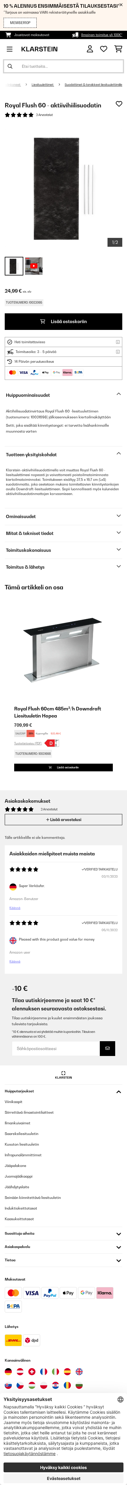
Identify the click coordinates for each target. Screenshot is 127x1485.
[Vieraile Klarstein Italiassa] (55, 1371)
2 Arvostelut (44, 115)
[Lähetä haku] (10, 66)
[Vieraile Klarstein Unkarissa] (31, 1385)
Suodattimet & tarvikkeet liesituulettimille (93, 84)
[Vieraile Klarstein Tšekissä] (20, 1385)
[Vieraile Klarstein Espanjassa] (67, 1371)
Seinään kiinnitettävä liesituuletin (33, 1197)
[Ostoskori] (118, 49)
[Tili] (90, 49)
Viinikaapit (13, 1101)
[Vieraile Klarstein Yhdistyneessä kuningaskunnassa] (79, 1371)
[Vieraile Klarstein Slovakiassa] (8, 1385)
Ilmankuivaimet (17, 1123)
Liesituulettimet (43, 84)
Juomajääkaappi (18, 1176)
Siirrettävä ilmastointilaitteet (29, 1112)
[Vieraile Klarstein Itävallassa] (20, 1371)
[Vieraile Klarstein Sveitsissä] (31, 1371)
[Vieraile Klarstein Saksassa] (8, 1371)
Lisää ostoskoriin (68, 321)
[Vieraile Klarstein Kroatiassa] (55, 1385)
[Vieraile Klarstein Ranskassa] (43, 1371)
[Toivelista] (103, 49)
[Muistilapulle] (119, 104)
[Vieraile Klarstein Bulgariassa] (79, 1385)
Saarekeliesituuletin (21, 1133)
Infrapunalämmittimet (23, 1155)
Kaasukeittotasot (19, 1219)
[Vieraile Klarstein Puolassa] (43, 1385)
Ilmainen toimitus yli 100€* (101, 35)
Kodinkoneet (11, 84)
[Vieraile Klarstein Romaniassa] (67, 1385)
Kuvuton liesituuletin (22, 1144)
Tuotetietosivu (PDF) (28, 743)
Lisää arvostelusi (65, 819)
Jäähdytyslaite (17, 1187)
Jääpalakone (15, 1165)
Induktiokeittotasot (21, 1208)
